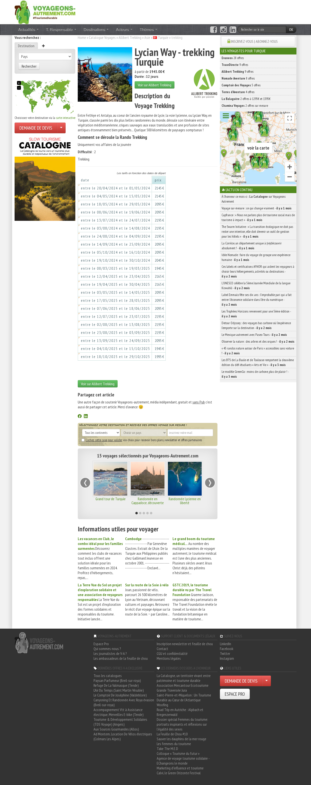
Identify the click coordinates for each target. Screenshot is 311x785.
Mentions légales (169, 658)
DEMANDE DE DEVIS (35, 128)
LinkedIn (225, 643)
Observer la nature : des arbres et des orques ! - (258, 341)
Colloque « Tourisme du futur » (178, 753)
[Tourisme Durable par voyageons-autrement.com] (45, 11)
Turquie (163, 37)
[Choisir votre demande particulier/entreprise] (61, 128)
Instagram (227, 658)
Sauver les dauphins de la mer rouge (181, 738)
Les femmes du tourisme (174, 743)
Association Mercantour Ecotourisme (182, 685)
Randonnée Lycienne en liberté (185, 500)
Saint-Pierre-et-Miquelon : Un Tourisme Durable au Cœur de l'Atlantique (184, 697)
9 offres (235, 64)
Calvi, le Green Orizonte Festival (179, 772)
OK (291, 29)
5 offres (241, 85)
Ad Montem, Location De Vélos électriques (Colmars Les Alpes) (123, 736)
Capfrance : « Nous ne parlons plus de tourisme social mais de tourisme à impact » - (258, 217)
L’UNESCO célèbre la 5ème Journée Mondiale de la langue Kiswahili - (256, 285)
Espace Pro (101, 643)
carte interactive (65, 118)
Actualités (27, 29)
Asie (147, 37)
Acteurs (123, 29)
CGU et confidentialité (172, 653)
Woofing (162, 704)
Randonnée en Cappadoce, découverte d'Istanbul (147, 502)
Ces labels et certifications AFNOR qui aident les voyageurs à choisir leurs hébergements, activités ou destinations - (258, 271)
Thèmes (147, 29)
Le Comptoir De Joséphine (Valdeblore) (120, 695)
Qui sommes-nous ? (107, 648)
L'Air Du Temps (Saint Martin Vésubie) (119, 690)
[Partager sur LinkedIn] (86, 416)
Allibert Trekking (130, 37)
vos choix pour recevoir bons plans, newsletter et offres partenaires (144, 440)
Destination (26, 45)
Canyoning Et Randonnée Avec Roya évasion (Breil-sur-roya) (124, 702)
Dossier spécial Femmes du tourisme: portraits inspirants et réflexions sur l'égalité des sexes (182, 724)
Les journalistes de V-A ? (110, 653)
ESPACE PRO (235, 694)
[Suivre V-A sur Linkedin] (232, 30)
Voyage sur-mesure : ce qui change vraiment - (257, 208)
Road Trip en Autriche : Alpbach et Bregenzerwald (180, 712)
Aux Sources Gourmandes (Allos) (116, 729)
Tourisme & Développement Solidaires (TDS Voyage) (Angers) (120, 722)
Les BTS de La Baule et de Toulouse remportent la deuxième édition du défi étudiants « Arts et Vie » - (258, 362)
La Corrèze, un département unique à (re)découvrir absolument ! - (252, 245)
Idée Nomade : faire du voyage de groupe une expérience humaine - (256, 257)
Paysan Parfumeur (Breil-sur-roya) (117, 680)
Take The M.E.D (167, 748)
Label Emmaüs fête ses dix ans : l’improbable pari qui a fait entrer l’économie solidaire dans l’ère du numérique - (257, 300)
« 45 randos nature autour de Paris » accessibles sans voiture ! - (258, 350)
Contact (162, 648)
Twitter (225, 653)
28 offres (233, 58)
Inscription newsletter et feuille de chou (185, 643)
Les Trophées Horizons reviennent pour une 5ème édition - (256, 313)
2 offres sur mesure (245, 105)
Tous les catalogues (108, 675)
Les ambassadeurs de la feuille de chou (121, 658)
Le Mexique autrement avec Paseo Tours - (254, 334)
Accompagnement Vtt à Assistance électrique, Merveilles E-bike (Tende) (119, 712)
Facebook (226, 648)
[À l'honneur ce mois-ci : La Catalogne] (45, 177)
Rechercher (29, 66)
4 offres (238, 92)
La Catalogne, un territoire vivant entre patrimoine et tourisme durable (184, 678)
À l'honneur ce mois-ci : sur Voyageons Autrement (253, 199)
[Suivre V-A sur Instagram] (223, 30)
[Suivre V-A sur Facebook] (213, 30)
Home (82, 37)
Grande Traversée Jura (172, 690)
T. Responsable (60, 29)
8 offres (238, 78)
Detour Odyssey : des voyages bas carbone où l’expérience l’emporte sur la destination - (256, 325)
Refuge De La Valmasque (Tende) (116, 685)
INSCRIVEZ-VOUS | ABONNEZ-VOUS (254, 41)
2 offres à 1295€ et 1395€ (246, 99)
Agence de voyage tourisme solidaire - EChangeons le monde (183, 761)
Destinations (95, 29)
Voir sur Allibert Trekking (154, 84)
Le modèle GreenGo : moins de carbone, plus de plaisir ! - (255, 374)
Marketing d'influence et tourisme (180, 768)
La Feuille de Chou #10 (172, 733)
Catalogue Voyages (102, 37)
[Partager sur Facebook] (80, 416)
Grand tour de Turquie (110, 498)
